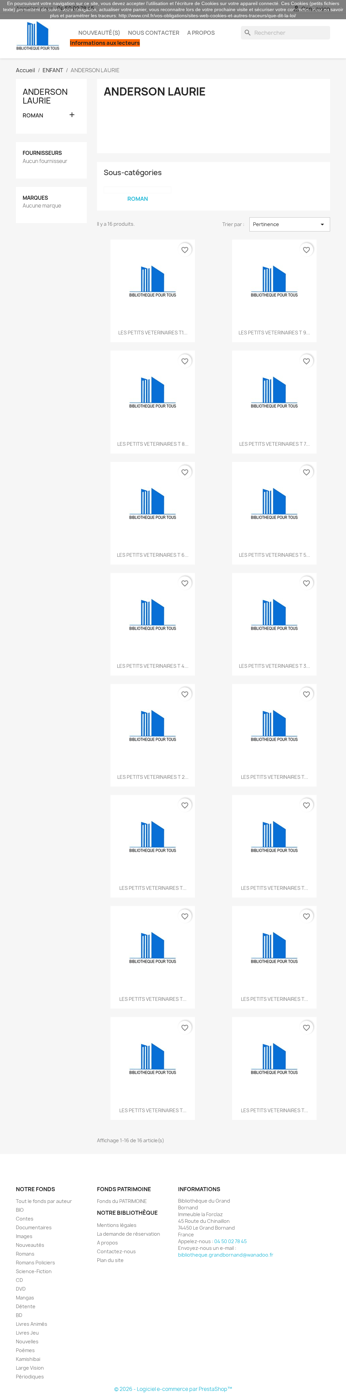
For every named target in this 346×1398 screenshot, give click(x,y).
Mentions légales (117, 1225)
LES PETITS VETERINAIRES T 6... (153, 555)
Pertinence (289, 224)
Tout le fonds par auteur (44, 1201)
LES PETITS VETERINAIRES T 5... (274, 555)
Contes (24, 1218)
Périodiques (30, 1376)
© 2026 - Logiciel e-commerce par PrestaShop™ (173, 1389)
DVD (21, 1289)
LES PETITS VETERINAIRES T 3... (274, 666)
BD (19, 1315)
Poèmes (25, 1350)
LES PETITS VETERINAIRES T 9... (274, 332)
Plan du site (110, 1260)
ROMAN (33, 115)
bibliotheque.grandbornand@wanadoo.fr (225, 1255)
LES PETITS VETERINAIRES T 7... (274, 444)
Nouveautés (30, 1245)
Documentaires (34, 1227)
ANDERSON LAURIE (45, 96)
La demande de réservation (128, 1234)
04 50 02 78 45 (230, 1241)
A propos (201, 32)
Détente (25, 1306)
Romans (25, 1254)
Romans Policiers (35, 1262)
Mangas (25, 1297)
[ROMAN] (137, 190)
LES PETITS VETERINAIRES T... (274, 777)
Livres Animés (31, 1324)
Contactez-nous (116, 1251)
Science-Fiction (34, 1271)
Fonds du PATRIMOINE (122, 1201)
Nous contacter (153, 32)
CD (19, 1280)
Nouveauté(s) (99, 32)
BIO (20, 1210)
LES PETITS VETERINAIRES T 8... (153, 444)
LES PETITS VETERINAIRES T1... (153, 332)
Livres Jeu (27, 1333)
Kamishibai (28, 1359)
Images (24, 1236)
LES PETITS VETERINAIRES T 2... (153, 777)
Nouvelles (27, 1341)
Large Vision (30, 1368)
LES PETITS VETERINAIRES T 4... (153, 666)
